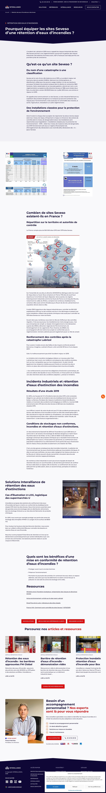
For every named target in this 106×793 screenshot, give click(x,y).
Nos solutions (28, 621)
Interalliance (66, 7)
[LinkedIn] (11, 783)
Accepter (55, 786)
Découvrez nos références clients (51, 621)
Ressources (78, 7)
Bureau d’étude (61, 771)
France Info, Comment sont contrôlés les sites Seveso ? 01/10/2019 (48, 607)
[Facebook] (15, 783)
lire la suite (9, 676)
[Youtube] (20, 783)
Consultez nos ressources (53, 686)
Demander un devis (76, 621)
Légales (84, 767)
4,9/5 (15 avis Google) (15, 787)
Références (53, 7)
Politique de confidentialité (75, 790)
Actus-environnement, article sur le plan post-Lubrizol (44, 598)
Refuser (75, 786)
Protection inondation (38, 771)
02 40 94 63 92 (46, 2)
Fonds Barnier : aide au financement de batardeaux (70, 1)
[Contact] (103, 396)
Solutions (42, 7)
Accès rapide (35, 767)
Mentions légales (86, 771)
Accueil (7, 12)
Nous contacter (93, 7)
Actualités (33, 784)
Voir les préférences (94, 786)
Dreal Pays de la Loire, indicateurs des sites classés (43, 603)
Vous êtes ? (95, 2)
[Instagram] (7, 783)
